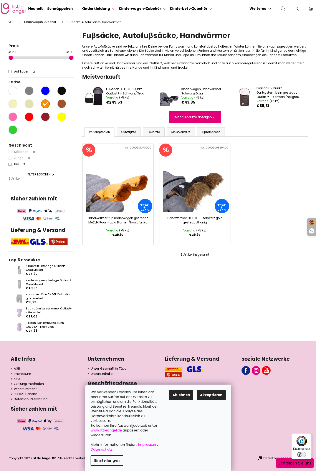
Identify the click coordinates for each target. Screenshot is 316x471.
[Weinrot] (45, 116)
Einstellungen (107, 460)
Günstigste (128, 132)
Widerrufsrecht (25, 389)
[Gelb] (61, 116)
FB (246, 370)
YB (266, 370)
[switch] (301, 454)
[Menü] (309, 436)
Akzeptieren (211, 394)
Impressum (22, 374)
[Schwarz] (61, 90)
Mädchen (24, 152)
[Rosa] (12, 116)
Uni (19, 164)
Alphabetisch (211, 132)
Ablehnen (181, 394)
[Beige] (29, 103)
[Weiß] (12, 90)
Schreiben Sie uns (294, 463)
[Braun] (61, 103)
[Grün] (12, 130)
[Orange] (45, 103)
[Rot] (29, 116)
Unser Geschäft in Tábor (109, 369)
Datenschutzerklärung (31, 399)
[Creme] (12, 103)
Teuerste (153, 132)
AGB (17, 369)
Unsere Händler (102, 374)
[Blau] (45, 90)
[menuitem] (35, 8)
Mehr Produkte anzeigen (193, 117)
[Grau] (29, 90)
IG (256, 370)
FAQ (17, 379)
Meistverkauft (180, 132)
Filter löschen (39, 174)
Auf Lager (24, 71)
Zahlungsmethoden (29, 384)
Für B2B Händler (25, 394)
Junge (22, 158)
